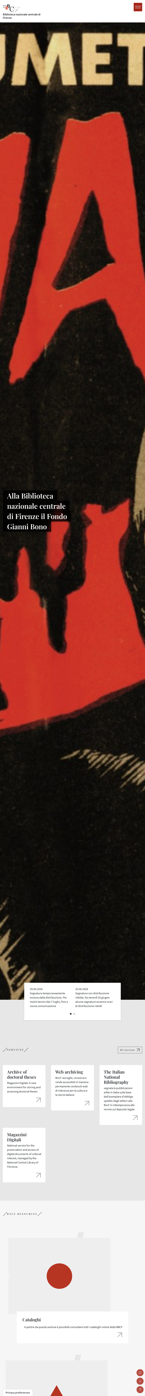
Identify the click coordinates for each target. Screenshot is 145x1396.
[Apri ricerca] (140, 1372)
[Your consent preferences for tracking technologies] (18, 1392)
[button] (71, 1014)
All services (127, 1050)
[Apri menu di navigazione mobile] (138, 7)
